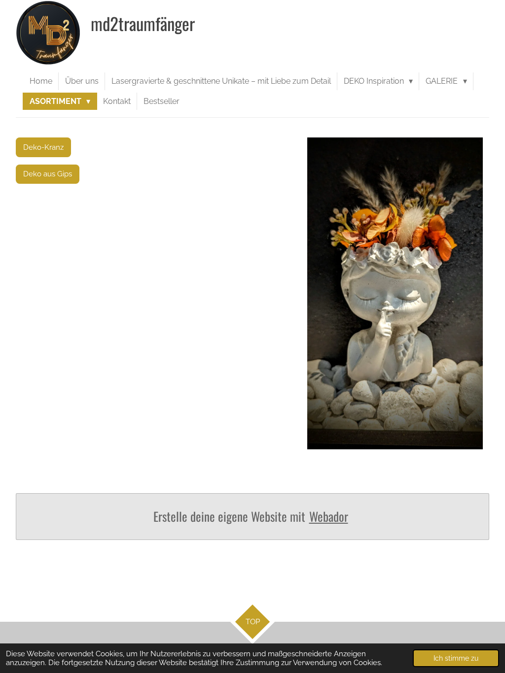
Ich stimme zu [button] (455, 658)
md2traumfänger (143, 23)
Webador (328, 516)
